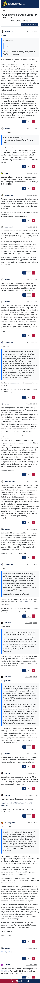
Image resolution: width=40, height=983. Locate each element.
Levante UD (5, 21)
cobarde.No (25, 602)
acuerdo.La (16, 383)
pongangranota (10, 823)
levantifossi (9, 227)
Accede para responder (29, 24)
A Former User (10, 481)
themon (7, 773)
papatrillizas (9, 31)
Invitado (7, 128)
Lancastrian (9, 195)
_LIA (6, 173)
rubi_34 (7, 965)
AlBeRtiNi (8, 623)
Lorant (7, 404)
